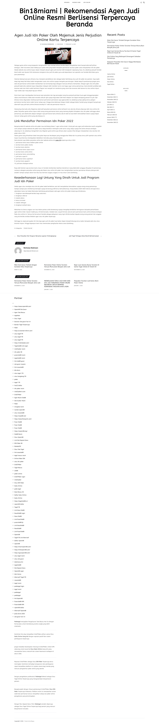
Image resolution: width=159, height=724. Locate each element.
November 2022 (111, 122)
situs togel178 (18, 334)
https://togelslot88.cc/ (21, 501)
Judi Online (86, 2)
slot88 (16, 470)
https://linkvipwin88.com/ (22, 550)
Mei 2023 (109, 107)
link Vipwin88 (18, 598)
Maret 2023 (110, 112)
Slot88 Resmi (18, 434)
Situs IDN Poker (19, 483)
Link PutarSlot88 (19, 519)
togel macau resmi (20, 455)
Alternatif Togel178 (20, 577)
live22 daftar (18, 385)
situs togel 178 (18, 373)
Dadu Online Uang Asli (21, 636)
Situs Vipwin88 (18, 437)
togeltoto (17, 315)
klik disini (17, 370)
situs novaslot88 (19, 413)
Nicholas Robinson (48, 44)
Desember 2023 (111, 97)
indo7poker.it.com (19, 391)
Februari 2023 (111, 115)
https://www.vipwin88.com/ (22, 306)
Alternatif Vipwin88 (20, 610)
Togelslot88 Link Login (21, 346)
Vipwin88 (17, 534)
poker (16, 379)
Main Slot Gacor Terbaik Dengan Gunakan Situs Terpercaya (123, 41)
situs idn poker (19, 461)
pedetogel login (19, 586)
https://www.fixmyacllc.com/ (23, 419)
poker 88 (58, 140)
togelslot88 (17, 565)
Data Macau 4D (19, 492)
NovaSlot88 (17, 528)
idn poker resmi (19, 388)
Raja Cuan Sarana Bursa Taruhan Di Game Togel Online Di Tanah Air (124, 52)
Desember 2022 (111, 120)
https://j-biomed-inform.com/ (23, 331)
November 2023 (111, 99)
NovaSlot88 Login (19, 513)
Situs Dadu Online (36, 649)
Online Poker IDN (19, 458)
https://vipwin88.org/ (20, 431)
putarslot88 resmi (19, 355)
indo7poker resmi (19, 349)
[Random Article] (141, 2)
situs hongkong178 (20, 376)
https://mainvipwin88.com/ (22, 547)
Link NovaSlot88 (19, 525)
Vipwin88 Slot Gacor (20, 309)
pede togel (17, 489)
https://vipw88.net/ (20, 416)
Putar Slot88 (18, 422)
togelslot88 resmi (19, 358)
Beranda (66, 2)
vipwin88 (17, 543)
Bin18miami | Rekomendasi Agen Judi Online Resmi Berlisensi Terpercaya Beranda (79, 18)
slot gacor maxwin (20, 364)
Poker (16, 327)
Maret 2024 (110, 94)
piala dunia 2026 (19, 613)
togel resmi (17, 583)
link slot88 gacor (19, 361)
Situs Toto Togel (19, 449)
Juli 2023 (109, 104)
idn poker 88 (18, 352)
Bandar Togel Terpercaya (22, 324)
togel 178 (17, 382)
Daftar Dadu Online (20, 495)
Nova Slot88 (18, 516)
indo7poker (17, 480)
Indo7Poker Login (19, 477)
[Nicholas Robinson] (18, 251)
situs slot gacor (19, 559)
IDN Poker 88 (18, 443)
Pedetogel (17, 621)
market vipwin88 (19, 410)
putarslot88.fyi (18, 522)
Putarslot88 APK (19, 601)
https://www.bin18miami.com (31, 251)
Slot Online (110, 82)
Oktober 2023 (111, 102)
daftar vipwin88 (19, 540)
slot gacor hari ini (19, 617)
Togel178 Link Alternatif (21, 537)
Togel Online (110, 84)
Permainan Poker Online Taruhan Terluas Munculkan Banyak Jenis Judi (125, 46)
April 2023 (110, 109)
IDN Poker (39, 661)
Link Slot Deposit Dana (21, 440)
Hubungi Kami (76, 2)
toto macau (17, 574)
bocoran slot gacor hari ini (22, 321)
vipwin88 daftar (19, 504)
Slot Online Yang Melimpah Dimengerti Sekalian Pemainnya (123, 57)
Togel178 (17, 507)
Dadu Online (18, 486)
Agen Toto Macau (19, 312)
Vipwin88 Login (19, 571)
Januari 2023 (110, 117)
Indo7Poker (17, 394)
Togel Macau (18, 467)
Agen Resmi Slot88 (20, 397)
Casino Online (111, 74)
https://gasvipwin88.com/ (22, 553)
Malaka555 (17, 446)
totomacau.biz (18, 562)
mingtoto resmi (19, 407)
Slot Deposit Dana (19, 568)
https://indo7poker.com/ (21, 343)
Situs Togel (17, 318)
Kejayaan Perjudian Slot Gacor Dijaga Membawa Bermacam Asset (124, 63)
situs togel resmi (19, 556)
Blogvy (32, 721)
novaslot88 (17, 580)
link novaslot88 (19, 367)
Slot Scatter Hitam (19, 401)
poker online (18, 474)
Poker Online (28, 228)
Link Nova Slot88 (19, 510)
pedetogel (17, 592)
